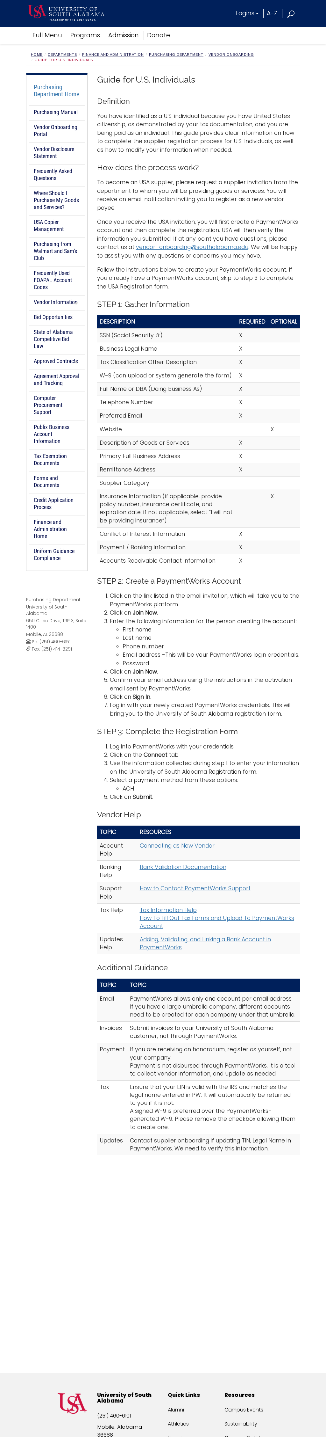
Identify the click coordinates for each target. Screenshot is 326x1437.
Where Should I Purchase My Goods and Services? (56, 200)
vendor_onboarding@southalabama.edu (192, 247)
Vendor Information (56, 302)
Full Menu (47, 35)
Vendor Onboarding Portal (55, 130)
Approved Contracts (56, 361)
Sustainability (240, 1423)
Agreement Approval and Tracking (56, 379)
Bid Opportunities (53, 317)
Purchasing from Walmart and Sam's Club (55, 251)
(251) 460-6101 (114, 1415)
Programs (85, 35)
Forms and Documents (46, 481)
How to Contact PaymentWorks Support (195, 888)
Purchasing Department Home (56, 90)
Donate (158, 35)
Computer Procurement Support (48, 405)
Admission (123, 35)
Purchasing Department (176, 54)
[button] (291, 13)
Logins (245, 13)
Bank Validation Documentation (183, 867)
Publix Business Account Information (51, 434)
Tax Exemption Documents (50, 459)
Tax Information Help (168, 910)
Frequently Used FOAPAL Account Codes (53, 280)
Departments (62, 54)
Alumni (176, 1409)
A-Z (272, 13)
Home (37, 54)
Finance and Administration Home (50, 529)
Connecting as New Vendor (177, 846)
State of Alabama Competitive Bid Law (53, 339)
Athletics (178, 1423)
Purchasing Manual (56, 112)
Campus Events (243, 1409)
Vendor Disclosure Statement (54, 152)
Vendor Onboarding (231, 54)
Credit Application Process (54, 503)
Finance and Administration (113, 54)
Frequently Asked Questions (53, 174)
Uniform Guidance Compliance (54, 554)
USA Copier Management (49, 225)
